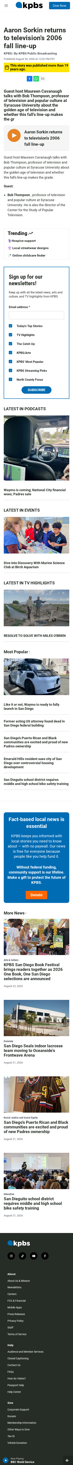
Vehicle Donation (17, 1442)
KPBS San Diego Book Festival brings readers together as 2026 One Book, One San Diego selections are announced (33, 971)
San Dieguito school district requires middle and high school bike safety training (36, 782)
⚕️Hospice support (22, 241)
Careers (11, 1294)
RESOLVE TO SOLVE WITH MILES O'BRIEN (35, 636)
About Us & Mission (18, 1280)
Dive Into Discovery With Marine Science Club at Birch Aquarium (34, 565)
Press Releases (16, 1314)
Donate (36, 895)
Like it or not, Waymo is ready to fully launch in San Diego (31, 707)
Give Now (59, 6)
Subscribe (36, 390)
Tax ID (11, 1436)
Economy (8, 1041)
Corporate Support (18, 1409)
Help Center (14, 1391)
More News (14, 913)
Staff (10, 1327)
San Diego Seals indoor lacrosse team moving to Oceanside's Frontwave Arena (33, 1051)
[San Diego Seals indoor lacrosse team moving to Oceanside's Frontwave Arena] (36, 1018)
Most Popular (16, 652)
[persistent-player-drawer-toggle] (68, 1460)
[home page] (29, 5)
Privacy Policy (15, 1320)
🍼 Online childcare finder (26, 255)
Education (9, 1194)
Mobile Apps (14, 1307)
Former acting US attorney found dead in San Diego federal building (34, 723)
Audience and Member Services (25, 1351)
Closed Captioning (18, 1358)
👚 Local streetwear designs (28, 248)
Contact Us (13, 1365)
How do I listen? (16, 1378)
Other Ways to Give (18, 1429)
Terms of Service (16, 1334)
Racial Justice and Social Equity (21, 1117)
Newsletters (14, 1287)
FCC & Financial (16, 1300)
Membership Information (21, 1422)
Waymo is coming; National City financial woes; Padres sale (35, 492)
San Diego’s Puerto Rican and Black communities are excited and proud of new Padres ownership (36, 742)
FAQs (10, 1371)
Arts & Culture (11, 960)
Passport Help (15, 1385)
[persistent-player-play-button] (5, 1460)
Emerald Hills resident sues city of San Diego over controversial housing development (33, 763)
